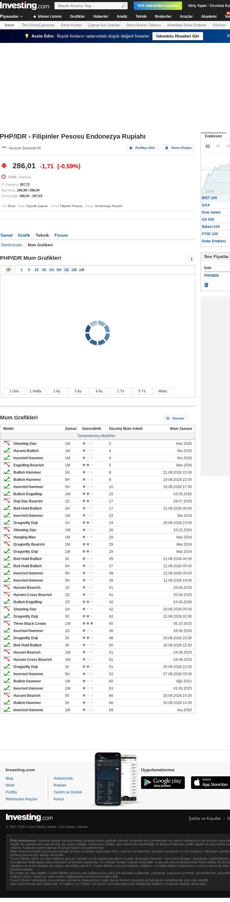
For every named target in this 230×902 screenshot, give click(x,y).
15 (36, 270)
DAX (206, 205)
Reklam (60, 785)
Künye (59, 799)
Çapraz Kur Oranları (104, 25)
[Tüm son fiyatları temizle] (206, 283)
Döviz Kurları (71, 25)
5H (59, 270)
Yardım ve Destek (68, 792)
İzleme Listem (49, 16)
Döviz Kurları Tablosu (143, 25)
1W (74, 270)
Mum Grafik (8, 270)
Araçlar (186, 16)
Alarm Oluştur (181, 147)
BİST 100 (209, 198)
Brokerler (163, 16)
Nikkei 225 (211, 227)
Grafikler (77, 16)
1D (66, 270)
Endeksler (213, 136)
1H (51, 270)
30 (44, 270)
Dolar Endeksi (214, 241)
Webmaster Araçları (21, 799)
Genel (7, 235)
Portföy (11, 792)
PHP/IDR (211, 276)
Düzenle (178, 418)
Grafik (24, 235)
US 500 (208, 219)
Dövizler (219, 25)
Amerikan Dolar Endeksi (187, 25)
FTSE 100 (210, 234)
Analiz (122, 16)
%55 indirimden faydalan (158, 6)
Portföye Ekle (145, 147)
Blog (9, 778)
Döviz (9, 25)
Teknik (141, 16)
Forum (61, 235)
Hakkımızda (63, 778)
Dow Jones (211, 212)
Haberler (100, 16)
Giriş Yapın (197, 6)
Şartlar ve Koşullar (205, 818)
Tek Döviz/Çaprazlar (38, 25)
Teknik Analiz (11, 245)
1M (81, 270)
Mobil (10, 785)
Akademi (209, 16)
